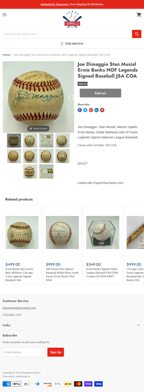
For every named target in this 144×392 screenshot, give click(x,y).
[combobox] (67, 34)
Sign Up (55, 352)
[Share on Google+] (91, 110)
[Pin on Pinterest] (102, 110)
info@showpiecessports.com (19, 307)
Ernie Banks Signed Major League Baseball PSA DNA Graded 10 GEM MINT (102, 272)
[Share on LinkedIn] (96, 110)
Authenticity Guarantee (54, 4)
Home (6, 54)
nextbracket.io (23, 376)
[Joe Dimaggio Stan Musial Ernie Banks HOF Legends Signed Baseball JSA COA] (14, 140)
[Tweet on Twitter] (85, 110)
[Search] (136, 34)
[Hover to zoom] (38, 96)
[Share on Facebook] (80, 110)
